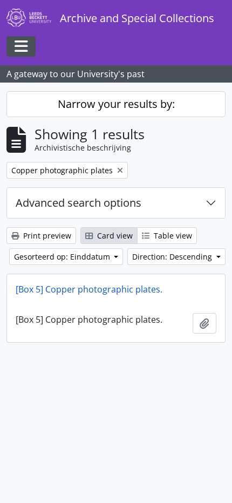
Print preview (46, 235)
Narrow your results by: (116, 104)
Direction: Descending (173, 257)
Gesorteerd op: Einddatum (63, 257)
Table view (172, 235)
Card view (114, 235)
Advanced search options (78, 202)
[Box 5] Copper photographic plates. (89, 289)
